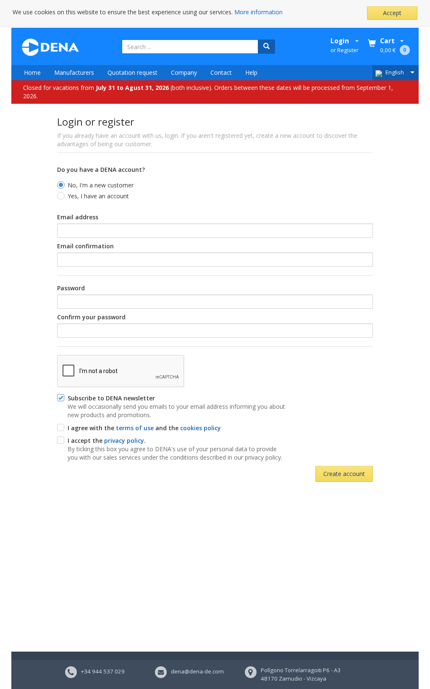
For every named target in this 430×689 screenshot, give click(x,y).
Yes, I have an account (98, 196)
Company (184, 72)
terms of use (135, 428)
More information (258, 12)
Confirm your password (91, 317)
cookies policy (200, 428)
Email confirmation (85, 246)
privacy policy (124, 440)
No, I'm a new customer (101, 185)
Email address (77, 217)
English (394, 72)
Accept (392, 13)
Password (71, 288)
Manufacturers (74, 72)
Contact (221, 72)
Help (251, 72)
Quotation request (132, 72)
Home (32, 72)
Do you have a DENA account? (101, 170)
